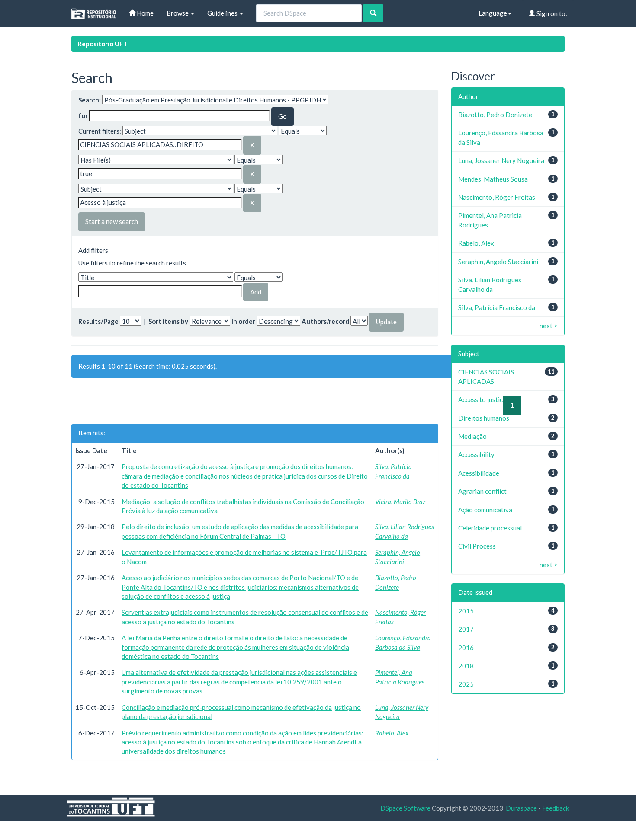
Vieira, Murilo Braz (400, 501)
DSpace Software (405, 808)
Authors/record (325, 321)
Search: (89, 100)
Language (493, 13)
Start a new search (111, 221)
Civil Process (477, 546)
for (83, 115)
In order (243, 321)
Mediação (472, 436)
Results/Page (98, 321)
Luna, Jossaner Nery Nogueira (501, 160)
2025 (466, 684)
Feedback (555, 808)
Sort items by (168, 321)
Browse (178, 13)
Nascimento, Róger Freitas (496, 197)
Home (144, 13)
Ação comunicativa (485, 510)
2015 (466, 611)
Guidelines (223, 13)
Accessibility (476, 454)
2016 (466, 648)
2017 (466, 629)
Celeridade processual (490, 528)
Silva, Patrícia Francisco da (496, 307)
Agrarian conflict (482, 491)
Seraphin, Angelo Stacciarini (498, 261)
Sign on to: (551, 13)
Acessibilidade (478, 473)
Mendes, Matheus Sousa (493, 179)
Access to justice (482, 399)
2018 (466, 666)
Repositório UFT (103, 44)
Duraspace (521, 808)
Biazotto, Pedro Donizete (495, 114)
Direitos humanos (483, 418)
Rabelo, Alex (391, 733)
